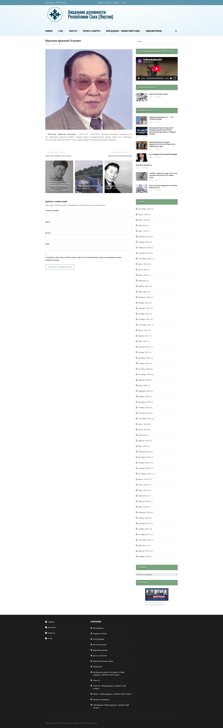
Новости (116, 2)
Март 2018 (142, 507)
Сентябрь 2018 (144, 473)
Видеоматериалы (154, 31)
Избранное (97, 666)
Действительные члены (103, 661)
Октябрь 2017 (144, 534)
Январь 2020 (143, 396)
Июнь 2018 (143, 490)
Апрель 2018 (143, 501)
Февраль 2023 (144, 247)
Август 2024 (143, 214)
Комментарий (52, 210)
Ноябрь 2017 (143, 529)
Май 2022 (142, 280)
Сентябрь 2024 (144, 209)
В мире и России (100, 633)
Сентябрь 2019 (144, 418)
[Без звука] (171, 78)
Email (48, 233)
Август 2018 (143, 479)
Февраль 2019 (144, 451)
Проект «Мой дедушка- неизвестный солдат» (112, 694)
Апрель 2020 (143, 380)
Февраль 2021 (144, 347)
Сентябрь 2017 (144, 540)
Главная (100, 2)
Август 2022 (143, 264)
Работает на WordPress (55, 723)
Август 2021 (143, 330)
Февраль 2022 (144, 297)
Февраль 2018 (144, 512)
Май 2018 (142, 496)
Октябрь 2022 (144, 253)
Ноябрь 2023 (143, 242)
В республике (98, 639)
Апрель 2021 (143, 336)
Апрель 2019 (143, 440)
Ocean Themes (91, 723)
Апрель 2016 (143, 551)
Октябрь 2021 (144, 319)
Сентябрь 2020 (144, 374)
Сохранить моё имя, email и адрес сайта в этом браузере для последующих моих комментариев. (83, 258)
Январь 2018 (143, 518)
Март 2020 (142, 385)
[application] (157, 69)
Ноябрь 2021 (143, 314)
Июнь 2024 (143, 220)
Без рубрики (98, 628)
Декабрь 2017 (144, 523)
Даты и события (100, 655)
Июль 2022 (143, 269)
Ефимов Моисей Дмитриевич (120, 156)
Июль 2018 (143, 485)
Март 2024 (142, 231)
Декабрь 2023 (144, 236)
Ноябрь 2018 (143, 462)
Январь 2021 (143, 352)
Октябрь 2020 (144, 369)
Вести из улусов (99, 644)
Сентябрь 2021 (144, 325)
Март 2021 (142, 341)
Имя (48, 222)
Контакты (108, 2)
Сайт (47, 244)
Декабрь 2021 (144, 308)
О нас (123, 2)
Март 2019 (142, 446)
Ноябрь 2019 (143, 407)
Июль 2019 (143, 429)
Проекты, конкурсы (91, 31)
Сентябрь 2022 (144, 258)
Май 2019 (142, 435)
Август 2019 (143, 424)
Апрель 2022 (143, 286)
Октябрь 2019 (144, 413)
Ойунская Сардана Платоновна (58, 156)
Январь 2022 (143, 303)
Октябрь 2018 (144, 468)
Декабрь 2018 (144, 457)
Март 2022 (142, 291)
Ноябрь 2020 (143, 363)
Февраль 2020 (144, 391)
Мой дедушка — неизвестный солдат (123, 31)
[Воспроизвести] (139, 78)
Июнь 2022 (143, 275)
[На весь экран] (175, 78)
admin (47, 44)
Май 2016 (142, 545)
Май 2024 (142, 225)
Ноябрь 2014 (143, 556)
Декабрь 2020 (144, 358)
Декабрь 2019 (144, 402)
